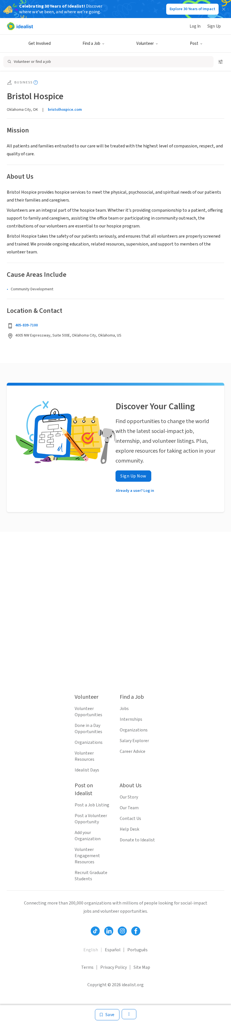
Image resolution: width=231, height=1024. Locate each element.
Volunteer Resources (84, 756)
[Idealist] (20, 26)
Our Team (129, 808)
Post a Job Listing (92, 805)
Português (137, 950)
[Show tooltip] (36, 82)
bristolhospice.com (65, 110)
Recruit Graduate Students (91, 876)
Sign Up (214, 26)
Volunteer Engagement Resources (87, 855)
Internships (131, 719)
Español (113, 950)
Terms (87, 967)
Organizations (89, 742)
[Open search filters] (221, 62)
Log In (195, 26)
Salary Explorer (134, 741)
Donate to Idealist (137, 840)
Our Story (129, 797)
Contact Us (130, 818)
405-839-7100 (26, 325)
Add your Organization (88, 836)
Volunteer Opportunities (88, 711)
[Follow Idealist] (95, 930)
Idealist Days (87, 770)
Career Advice (132, 751)
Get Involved (39, 44)
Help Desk (129, 829)
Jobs (124, 708)
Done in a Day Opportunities (88, 728)
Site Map (142, 967)
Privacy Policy (113, 967)
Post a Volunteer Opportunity (91, 819)
